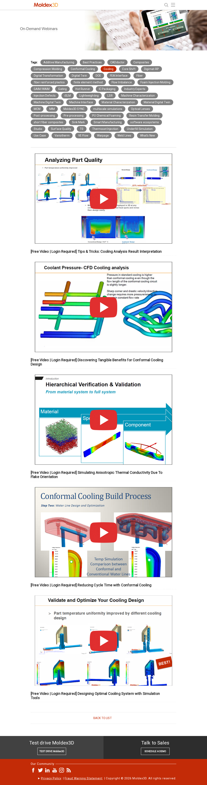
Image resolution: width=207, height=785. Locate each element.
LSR (109, 95)
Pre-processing (73, 115)
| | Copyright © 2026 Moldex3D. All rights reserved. (108, 778)
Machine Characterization (138, 95)
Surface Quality (61, 128)
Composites (141, 62)
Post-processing (44, 115)
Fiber (139, 75)
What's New (147, 135)
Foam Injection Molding (155, 82)
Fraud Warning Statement (83, 778)
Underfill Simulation (140, 128)
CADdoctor (117, 62)
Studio (38, 128)
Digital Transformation (48, 75)
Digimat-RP (151, 69)
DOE (98, 75)
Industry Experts (134, 89)
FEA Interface (119, 75)
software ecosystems (144, 122)
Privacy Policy (51, 778)
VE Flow (83, 135)
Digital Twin (79, 75)
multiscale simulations (107, 109)
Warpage (103, 135)
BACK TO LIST (102, 718)
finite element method (88, 82)
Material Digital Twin (157, 102)
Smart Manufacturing (108, 122)
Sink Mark (78, 122)
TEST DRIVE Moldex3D (51, 751)
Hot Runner (82, 89)
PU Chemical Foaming (106, 115)
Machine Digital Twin (47, 102)
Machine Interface (81, 102)
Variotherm (62, 135)
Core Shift (128, 69)
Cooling (108, 69)
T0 (81, 128)
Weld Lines (124, 135)
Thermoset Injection (105, 128)
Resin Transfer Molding (144, 115)
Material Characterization (118, 102)
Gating (62, 89)
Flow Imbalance (122, 82)
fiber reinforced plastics (49, 82)
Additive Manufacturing (58, 62)
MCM (37, 109)
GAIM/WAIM (42, 89)
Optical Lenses (140, 109)
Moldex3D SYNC (73, 109)
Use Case (40, 135)
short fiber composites (48, 122)
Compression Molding (48, 69)
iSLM (67, 95)
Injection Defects (45, 95)
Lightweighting (89, 95)
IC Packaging (107, 89)
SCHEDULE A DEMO (155, 751)
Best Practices (92, 62)
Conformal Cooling (83, 69)
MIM (52, 109)
